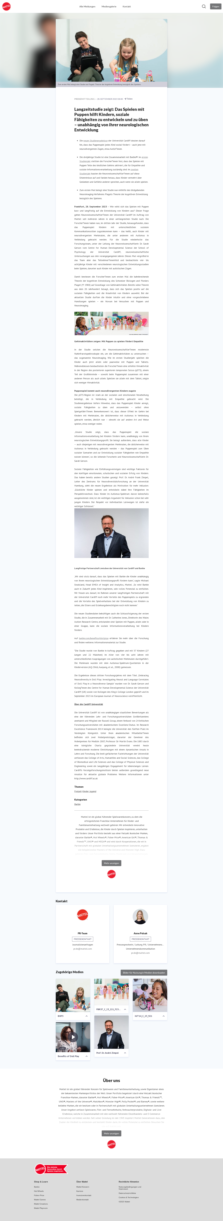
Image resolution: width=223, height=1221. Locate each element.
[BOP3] (73, 995)
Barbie (77, 804)
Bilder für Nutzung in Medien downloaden (144, 972)
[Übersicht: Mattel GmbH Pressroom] (6, 6)
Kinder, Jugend (89, 791)
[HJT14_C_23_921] (150, 995)
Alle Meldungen (87, 6)
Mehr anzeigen (111, 863)
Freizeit (78, 791)
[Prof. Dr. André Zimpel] (111, 1032)
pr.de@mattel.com (82, 948)
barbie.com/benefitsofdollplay (93, 638)
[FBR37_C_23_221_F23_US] (111, 992)
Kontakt (127, 6)
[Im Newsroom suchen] (204, 6)
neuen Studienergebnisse (95, 140)
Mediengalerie (109, 6)
